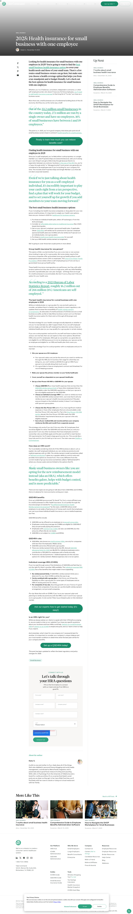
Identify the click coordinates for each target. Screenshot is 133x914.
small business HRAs (57, 541)
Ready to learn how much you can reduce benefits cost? (56, 141)
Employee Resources (109, 848)
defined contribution (38, 455)
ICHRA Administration (55, 852)
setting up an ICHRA (41, 626)
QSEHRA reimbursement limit (45, 388)
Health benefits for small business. (69, 133)
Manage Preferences (70, 906)
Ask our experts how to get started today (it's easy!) (55, 608)
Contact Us (89, 848)
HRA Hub (53, 848)
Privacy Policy (57, 902)
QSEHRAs (40, 230)
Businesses (62, 4)
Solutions (33, 4)
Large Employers (74, 851)
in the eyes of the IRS (66, 163)
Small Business (21, 33)
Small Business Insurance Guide (56, 881)
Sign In (125, 4)
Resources (90, 4)
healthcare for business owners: (63, 215)
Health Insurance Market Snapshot (74, 886)
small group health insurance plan (52, 237)
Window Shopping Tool (74, 876)
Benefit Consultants (75, 854)
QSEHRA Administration (55, 857)
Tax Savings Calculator (72, 881)
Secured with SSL (111, 911)
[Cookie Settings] (129, 911)
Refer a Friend (90, 859)
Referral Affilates (91, 862)
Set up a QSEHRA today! (56, 645)
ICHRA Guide (55, 875)
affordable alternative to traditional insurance (57, 224)
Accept (85, 906)
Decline (99, 906)
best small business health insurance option (54, 66)
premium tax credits (51, 528)
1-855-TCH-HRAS (22, 862)
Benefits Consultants (47, 4)
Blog (103, 860)
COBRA (53, 533)
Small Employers (73, 848)
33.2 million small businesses (60, 109)
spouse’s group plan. (71, 522)
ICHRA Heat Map (74, 890)
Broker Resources (108, 854)
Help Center (106, 857)
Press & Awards (90, 865)
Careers (90, 852)
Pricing (72, 4)
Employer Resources (109, 851)
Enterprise (71, 857)
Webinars (105, 863)
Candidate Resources (92, 856)
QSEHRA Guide (55, 878)
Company (79, 4)
